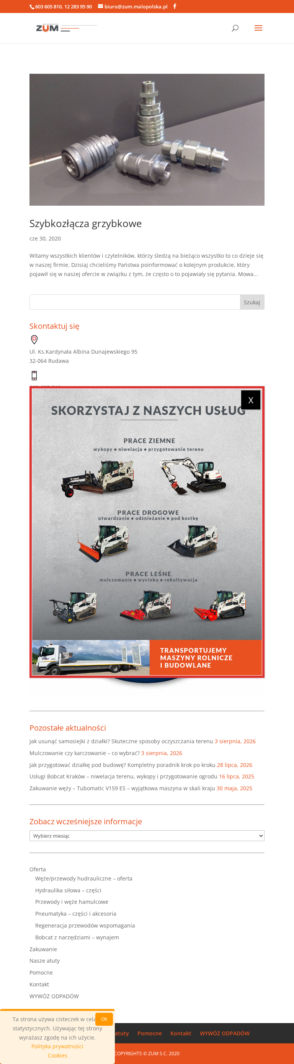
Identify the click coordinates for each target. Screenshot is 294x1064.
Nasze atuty (44, 960)
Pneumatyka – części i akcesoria (75, 913)
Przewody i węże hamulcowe (71, 901)
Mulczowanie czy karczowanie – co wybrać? (84, 753)
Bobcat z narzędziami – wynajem (77, 937)
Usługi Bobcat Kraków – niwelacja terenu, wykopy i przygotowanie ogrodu (123, 776)
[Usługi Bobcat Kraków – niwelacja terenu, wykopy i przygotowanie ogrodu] (147, 532)
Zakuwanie (43, 949)
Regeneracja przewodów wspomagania (85, 925)
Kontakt (39, 984)
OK (104, 1019)
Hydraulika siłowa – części (68, 890)
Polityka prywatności (57, 1046)
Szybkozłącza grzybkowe (85, 223)
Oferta (37, 869)
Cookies (57, 1055)
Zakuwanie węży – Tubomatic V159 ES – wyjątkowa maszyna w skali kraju (122, 788)
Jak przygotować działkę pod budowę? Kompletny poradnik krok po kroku (122, 764)
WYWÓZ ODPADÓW (54, 996)
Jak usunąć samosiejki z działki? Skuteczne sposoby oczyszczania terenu (121, 741)
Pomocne (41, 972)
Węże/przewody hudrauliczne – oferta (83, 878)
